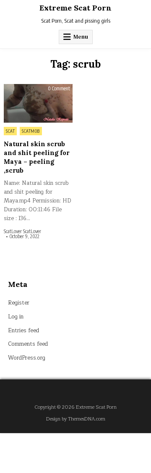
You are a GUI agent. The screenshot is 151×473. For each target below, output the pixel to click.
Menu (80, 36)
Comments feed (28, 344)
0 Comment (59, 88)
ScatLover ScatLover (22, 231)
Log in (15, 316)
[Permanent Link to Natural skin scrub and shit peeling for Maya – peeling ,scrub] (38, 103)
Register (18, 302)
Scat (10, 131)
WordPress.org (26, 358)
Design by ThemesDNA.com (75, 419)
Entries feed (23, 330)
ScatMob (31, 131)
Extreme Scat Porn (75, 8)
